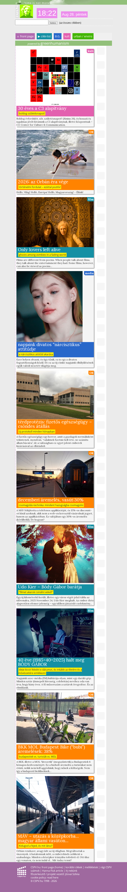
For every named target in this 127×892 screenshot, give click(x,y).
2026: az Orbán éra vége (43, 181)
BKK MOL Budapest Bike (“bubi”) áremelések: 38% (51, 749)
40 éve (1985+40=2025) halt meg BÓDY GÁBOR (51, 662)
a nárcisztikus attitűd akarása (36, 354)
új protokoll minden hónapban (37, 431)
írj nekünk (71, 870)
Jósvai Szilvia (72, 874)
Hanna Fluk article (52, 870)
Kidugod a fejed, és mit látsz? (35, 845)
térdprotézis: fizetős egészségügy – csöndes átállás (55, 424)
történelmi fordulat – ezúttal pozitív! (40, 187)
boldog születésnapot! (32, 113)
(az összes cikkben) (70, 22)
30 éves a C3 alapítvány (42, 108)
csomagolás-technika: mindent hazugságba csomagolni (51, 505)
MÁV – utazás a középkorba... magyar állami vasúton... (48, 838)
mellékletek (91, 867)
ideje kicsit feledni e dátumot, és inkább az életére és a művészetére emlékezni (50, 671)
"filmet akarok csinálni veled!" (36, 592)
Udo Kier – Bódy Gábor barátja (50, 586)
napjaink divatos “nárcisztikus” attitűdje (49, 346)
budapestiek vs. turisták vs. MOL (37, 756)
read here (52, 877)
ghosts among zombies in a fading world (42, 254)
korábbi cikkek (74, 867)
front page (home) (52, 867)
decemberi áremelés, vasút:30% (50, 499)
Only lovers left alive (39, 249)
